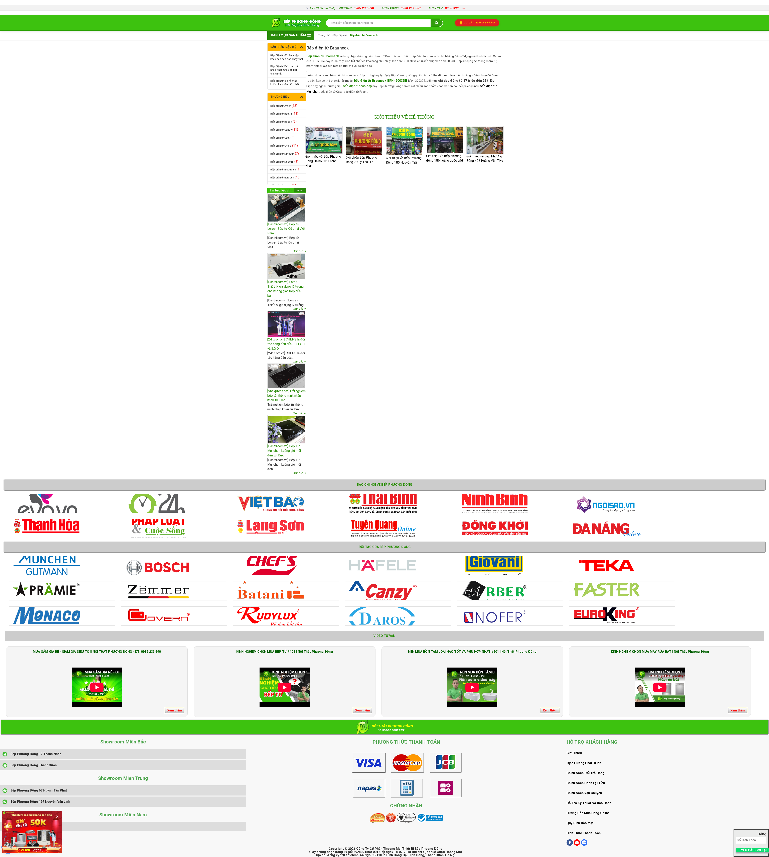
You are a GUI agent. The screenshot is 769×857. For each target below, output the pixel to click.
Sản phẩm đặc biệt (284, 46)
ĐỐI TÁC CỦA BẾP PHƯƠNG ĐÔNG (384, 547)
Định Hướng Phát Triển (584, 763)
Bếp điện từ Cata (282, 137)
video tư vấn (384, 636)
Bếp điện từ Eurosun (285, 177)
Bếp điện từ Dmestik (284, 153)
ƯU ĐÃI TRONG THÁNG (479, 22)
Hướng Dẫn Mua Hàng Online (588, 813)
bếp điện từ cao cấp (357, 86)
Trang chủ (324, 35)
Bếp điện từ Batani (284, 113)
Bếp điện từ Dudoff (284, 161)
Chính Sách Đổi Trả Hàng (585, 773)
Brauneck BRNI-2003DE (389, 81)
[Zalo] (584, 845)
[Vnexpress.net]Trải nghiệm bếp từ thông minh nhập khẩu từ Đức (286, 395)
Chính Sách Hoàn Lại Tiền (586, 783)
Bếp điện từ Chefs (284, 145)
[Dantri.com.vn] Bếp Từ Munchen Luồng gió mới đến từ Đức (284, 450)
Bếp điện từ (340, 35)
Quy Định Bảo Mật (580, 823)
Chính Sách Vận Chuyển (584, 793)
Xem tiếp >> (299, 251)
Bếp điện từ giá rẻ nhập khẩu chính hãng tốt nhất (284, 82)
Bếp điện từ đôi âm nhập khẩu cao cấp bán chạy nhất (286, 57)
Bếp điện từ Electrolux (285, 169)
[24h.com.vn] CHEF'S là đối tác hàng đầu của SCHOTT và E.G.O (286, 343)
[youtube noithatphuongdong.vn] (577, 845)
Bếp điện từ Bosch (283, 121)
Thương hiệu (279, 96)
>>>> (299, 190)
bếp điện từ (363, 81)
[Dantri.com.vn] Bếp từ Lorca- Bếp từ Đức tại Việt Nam (286, 228)
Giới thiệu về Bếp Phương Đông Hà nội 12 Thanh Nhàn (323, 161)
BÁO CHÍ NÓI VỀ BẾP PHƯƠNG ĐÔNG (384, 484)
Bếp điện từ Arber (283, 106)
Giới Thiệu (574, 753)
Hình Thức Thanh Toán (584, 833)
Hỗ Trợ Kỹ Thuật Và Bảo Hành (589, 803)
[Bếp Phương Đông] (295, 23)
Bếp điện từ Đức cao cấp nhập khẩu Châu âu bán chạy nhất (284, 70)
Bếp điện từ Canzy (284, 129)
